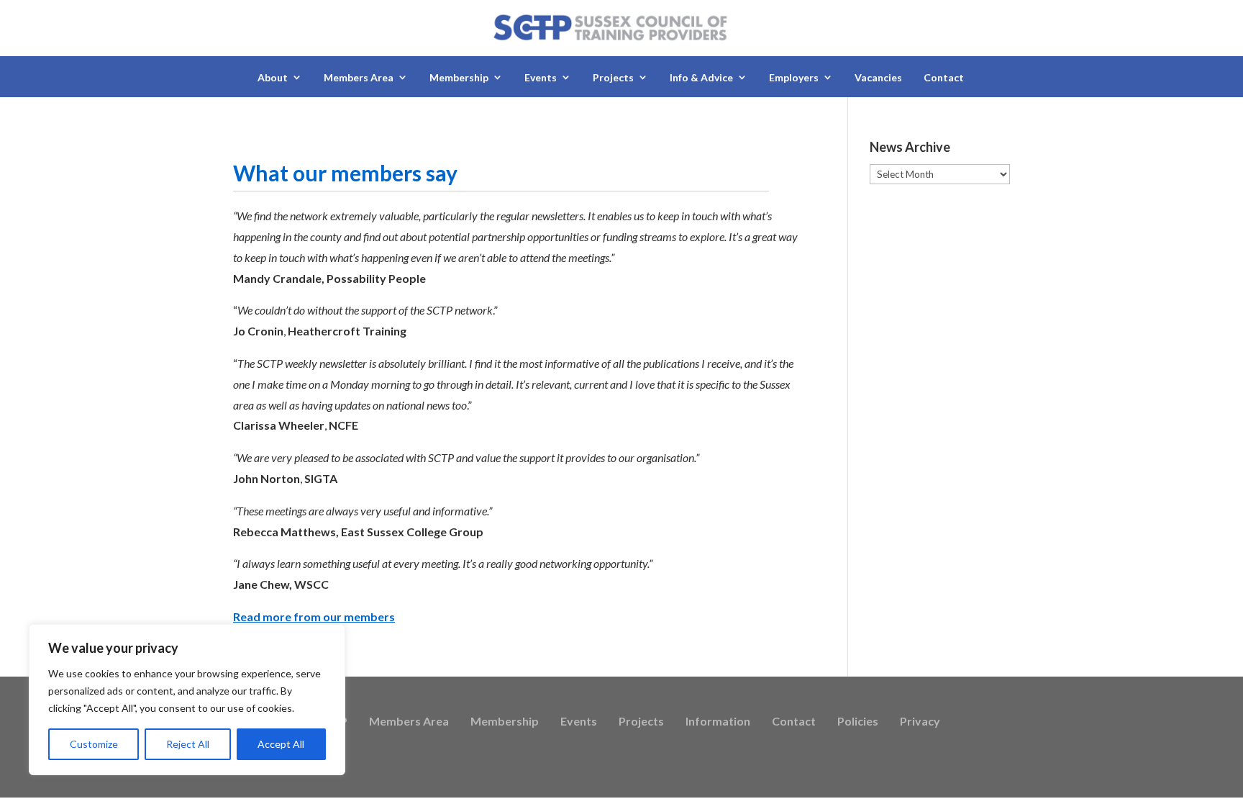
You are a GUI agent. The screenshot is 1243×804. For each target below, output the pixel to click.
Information (718, 722)
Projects (641, 722)
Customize (94, 744)
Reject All (187, 744)
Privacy (920, 722)
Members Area (409, 722)
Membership (504, 722)
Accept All (281, 744)
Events (578, 722)
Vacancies (878, 77)
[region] (187, 699)
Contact (944, 77)
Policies (857, 722)
